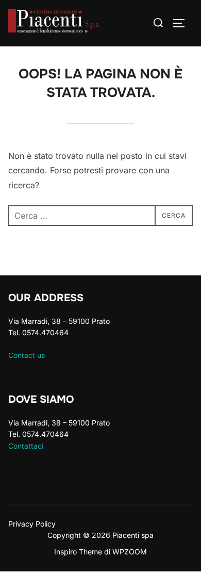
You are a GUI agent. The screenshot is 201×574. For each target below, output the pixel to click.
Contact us (26, 355)
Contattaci (25, 445)
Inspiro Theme (78, 551)
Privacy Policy (32, 523)
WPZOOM (129, 551)
